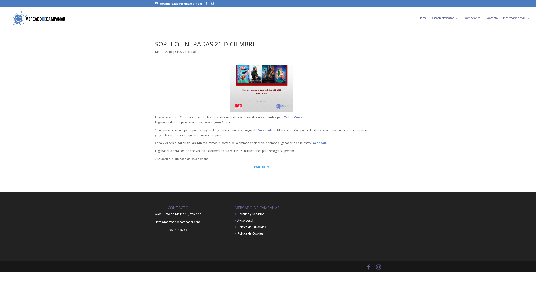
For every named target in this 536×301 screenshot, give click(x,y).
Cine (178, 52)
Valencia (195, 214)
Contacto (492, 18)
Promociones (472, 18)
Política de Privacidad (251, 227)
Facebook (265, 130)
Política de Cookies (250, 233)
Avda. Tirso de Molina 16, (172, 214)
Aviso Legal (245, 220)
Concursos (190, 52)
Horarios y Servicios (250, 214)
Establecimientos (443, 18)
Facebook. (319, 143)
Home (422, 18)
